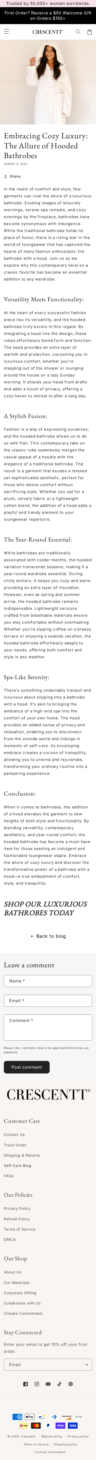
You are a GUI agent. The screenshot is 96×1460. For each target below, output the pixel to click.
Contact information (50, 1452)
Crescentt (28, 1436)
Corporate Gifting (20, 1293)
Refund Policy (17, 1219)
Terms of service (36, 1444)
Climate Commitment (23, 1313)
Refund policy (51, 1436)
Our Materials (16, 1282)
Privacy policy (78, 1436)
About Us (12, 1272)
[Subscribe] (86, 1365)
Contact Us (14, 1134)
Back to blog (51, 936)
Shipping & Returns (22, 1155)
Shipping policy (66, 1444)
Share (15, 176)
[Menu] (6, 31)
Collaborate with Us (22, 1303)
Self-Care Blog (17, 1165)
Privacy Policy (17, 1208)
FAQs (9, 1176)
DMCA (10, 1239)
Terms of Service (20, 1229)
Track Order (15, 1145)
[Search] (78, 31)
